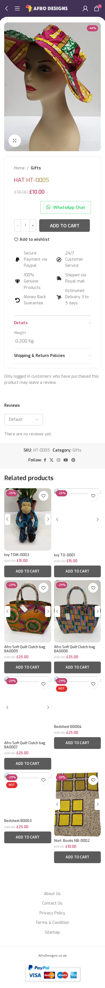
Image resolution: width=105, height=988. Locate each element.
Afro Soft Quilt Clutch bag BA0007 (24, 745)
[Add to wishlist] (43, 496)
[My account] (85, 8)
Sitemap (52, 932)
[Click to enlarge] (14, 140)
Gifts (36, 168)
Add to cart (65, 226)
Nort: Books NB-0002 (72, 840)
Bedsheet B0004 (67, 726)
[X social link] (51, 460)
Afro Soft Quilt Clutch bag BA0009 (24, 648)
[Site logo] (47, 8)
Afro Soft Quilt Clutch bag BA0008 (74, 648)
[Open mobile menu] (17, 8)
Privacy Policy (52, 913)
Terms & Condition (52, 922)
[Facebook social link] (45, 460)
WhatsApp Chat (69, 207)
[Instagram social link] (58, 460)
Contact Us (52, 903)
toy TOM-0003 (16, 554)
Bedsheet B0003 (18, 820)
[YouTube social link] (66, 460)
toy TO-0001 (64, 555)
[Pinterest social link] (73, 460)
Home (19, 168)
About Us (52, 893)
